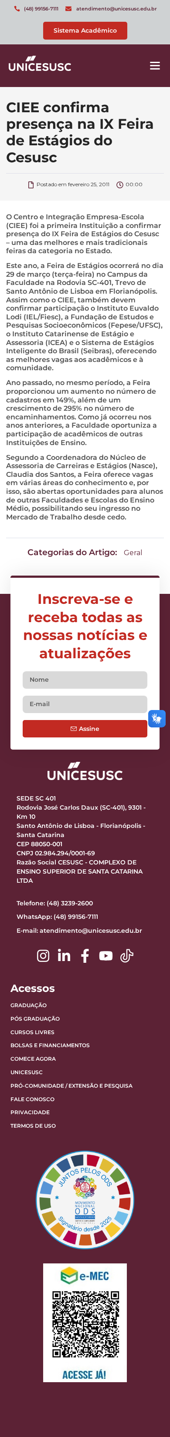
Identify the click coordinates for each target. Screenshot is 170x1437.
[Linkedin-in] (64, 956)
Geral (133, 553)
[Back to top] (142, 1376)
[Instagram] (43, 956)
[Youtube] (106, 956)
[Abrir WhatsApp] (148, 1415)
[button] (155, 65)
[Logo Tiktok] (127, 956)
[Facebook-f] (85, 956)
